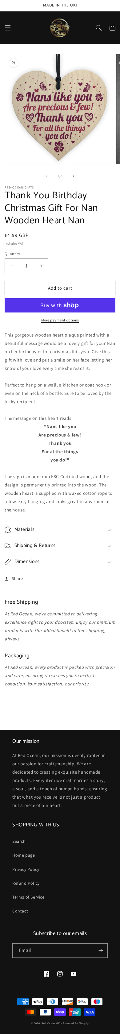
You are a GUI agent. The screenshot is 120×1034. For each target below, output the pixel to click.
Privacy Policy (25, 869)
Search (19, 841)
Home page (23, 855)
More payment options (60, 320)
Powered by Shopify (76, 1023)
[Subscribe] (100, 950)
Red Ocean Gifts (52, 1023)
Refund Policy (26, 883)
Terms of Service (28, 897)
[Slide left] (46, 176)
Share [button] (17, 578)
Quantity (12, 253)
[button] (7, 28)
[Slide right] (73, 176)
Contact (20, 911)
